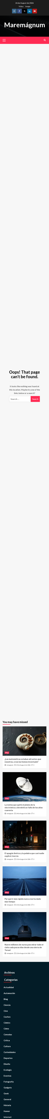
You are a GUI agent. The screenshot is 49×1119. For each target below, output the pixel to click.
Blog (6, 753)
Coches (7, 1017)
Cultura (7, 1046)
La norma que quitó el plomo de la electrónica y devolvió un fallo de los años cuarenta (24, 807)
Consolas (8, 1034)
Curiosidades (10, 1052)
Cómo (6, 1028)
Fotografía (9, 1081)
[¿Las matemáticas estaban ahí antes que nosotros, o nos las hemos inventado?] (24, 741)
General (7, 1099)
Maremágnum (24, 25)
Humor (7, 1111)
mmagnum (10, 765)
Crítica (7, 1040)
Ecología (7, 1070)
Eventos (7, 1076)
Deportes (8, 1058)
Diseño (7, 1064)
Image (27, 6)
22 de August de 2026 (23, 859)
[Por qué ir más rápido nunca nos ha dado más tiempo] (24, 881)
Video (21, 6)
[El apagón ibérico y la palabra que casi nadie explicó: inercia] (24, 835)
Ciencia (7, 1005)
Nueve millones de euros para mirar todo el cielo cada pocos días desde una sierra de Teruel (24, 947)
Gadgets (8, 1087)
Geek (6, 1093)
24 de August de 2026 (23, 813)
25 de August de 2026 (23, 765)
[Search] (44, 40)
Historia (7, 1105)
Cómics (7, 1023)
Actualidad (9, 987)
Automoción (9, 993)
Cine (6, 1011)
